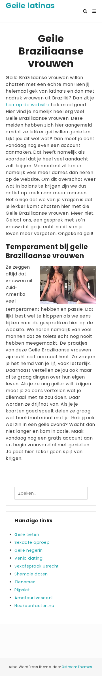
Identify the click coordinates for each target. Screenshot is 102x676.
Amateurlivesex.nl (33, 598)
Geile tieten (26, 534)
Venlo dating (28, 558)
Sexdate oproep (32, 542)
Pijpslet (22, 590)
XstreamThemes (77, 666)
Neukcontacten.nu (34, 605)
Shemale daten (31, 574)
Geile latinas (30, 6)
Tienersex (24, 582)
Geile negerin (28, 550)
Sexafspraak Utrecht (36, 566)
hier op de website (27, 104)
